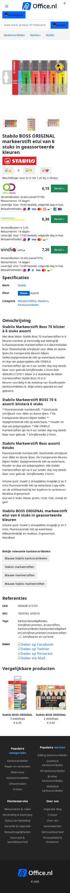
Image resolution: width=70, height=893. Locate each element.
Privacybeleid (51, 837)
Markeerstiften (27, 301)
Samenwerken (52, 826)
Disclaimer (52, 842)
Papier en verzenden (17, 766)
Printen (17, 789)
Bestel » (59, 188)
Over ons (52, 820)
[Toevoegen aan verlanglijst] (45, 170)
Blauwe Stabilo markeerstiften (25, 584)
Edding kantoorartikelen (52, 755)
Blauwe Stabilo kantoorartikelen (26, 558)
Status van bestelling (17, 820)
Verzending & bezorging (17, 815)
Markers (43, 301)
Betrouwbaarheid (52, 832)
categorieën (17, 753)
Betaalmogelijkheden (17, 832)
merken (59, 747)
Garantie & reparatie (17, 826)
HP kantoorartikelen (52, 771)
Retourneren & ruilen (17, 809)
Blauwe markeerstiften (20, 575)
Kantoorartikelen (28, 305)
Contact (52, 815)
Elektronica (17, 772)
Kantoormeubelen (17, 778)
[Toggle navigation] (6, 6)
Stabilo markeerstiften (19, 567)
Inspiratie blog (52, 809)
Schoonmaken (17, 783)
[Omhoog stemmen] (8, 170)
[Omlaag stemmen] (29, 170)
